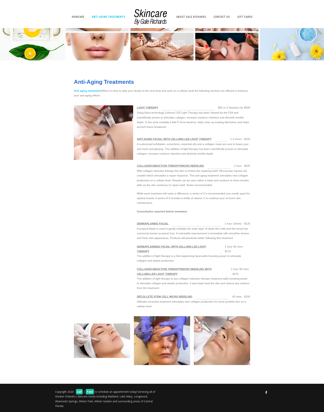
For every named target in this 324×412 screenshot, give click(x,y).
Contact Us (222, 16)
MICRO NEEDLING (192, 165)
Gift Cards (245, 16)
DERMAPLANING (147, 223)
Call (79, 391)
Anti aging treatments (88, 90)
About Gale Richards (191, 16)
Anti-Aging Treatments (108, 16)
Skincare (78, 16)
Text (90, 391)
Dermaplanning (148, 246)
